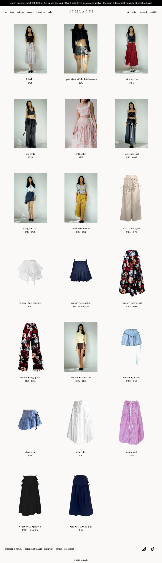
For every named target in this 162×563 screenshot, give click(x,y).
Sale (50, 12)
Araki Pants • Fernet (81, 228)
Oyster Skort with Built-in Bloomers (81, 79)
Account (143, 12)
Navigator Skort (30, 228)
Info (134, 12)
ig (128, 12)
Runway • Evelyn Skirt (132, 303)
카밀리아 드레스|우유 (30, 526)
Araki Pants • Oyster (131, 228)
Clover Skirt (30, 452)
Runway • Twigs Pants (30, 377)
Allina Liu (84, 560)
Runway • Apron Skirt (80, 303)
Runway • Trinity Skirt (81, 377)
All (6, 12)
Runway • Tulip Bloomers (30, 303)
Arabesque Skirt (132, 154)
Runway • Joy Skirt (131, 377)
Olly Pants (30, 154)
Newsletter (69, 548)
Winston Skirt (131, 79)
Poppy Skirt (81, 452)
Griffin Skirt (81, 154)
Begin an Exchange (33, 548)
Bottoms (20, 12)
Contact (59, 548)
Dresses (30, 12)
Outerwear (40, 12)
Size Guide (48, 548)
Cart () (153, 12)
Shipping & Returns (14, 548)
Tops (12, 12)
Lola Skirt (30, 79)
